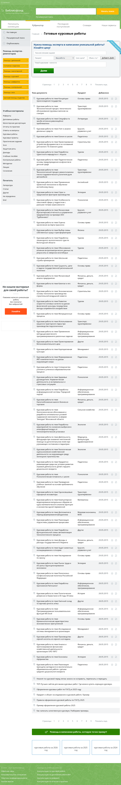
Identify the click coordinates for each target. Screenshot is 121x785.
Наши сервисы (109, 25)
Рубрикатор (37, 25)
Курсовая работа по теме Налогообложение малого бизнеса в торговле (52, 402)
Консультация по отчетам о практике (52, 781)
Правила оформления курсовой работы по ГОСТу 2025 (60, 700)
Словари (87, 25)
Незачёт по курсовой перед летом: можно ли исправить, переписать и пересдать (72, 679)
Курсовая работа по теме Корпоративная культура (54, 350)
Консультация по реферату (48, 778)
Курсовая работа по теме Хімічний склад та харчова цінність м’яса (54, 602)
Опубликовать (13, 43)
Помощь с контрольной (13, 87)
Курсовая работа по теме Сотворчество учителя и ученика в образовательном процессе (53, 369)
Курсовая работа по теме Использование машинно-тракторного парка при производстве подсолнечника (54, 323)
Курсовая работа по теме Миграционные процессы (54, 315)
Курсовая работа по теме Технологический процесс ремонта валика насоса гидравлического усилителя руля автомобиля (55, 173)
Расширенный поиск (44, 17)
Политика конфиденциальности (14, 778)
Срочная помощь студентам (14, 98)
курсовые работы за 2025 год (75, 748)
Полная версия (7, 781)
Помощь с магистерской (13, 71)
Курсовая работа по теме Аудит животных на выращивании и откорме (55, 549)
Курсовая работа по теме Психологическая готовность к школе (53, 475)
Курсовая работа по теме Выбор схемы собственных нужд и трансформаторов (54, 231)
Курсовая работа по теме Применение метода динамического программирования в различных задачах (55, 333)
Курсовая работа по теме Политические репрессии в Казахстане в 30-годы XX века (55, 594)
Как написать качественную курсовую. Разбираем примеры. (63, 711)
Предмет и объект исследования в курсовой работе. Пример (63, 695)
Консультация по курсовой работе (51, 771)
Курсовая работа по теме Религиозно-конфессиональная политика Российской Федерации (55, 575)
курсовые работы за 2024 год (105, 748)
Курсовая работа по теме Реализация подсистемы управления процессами (53, 521)
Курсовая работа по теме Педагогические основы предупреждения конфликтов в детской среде (54, 162)
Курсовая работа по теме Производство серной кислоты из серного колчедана (54, 637)
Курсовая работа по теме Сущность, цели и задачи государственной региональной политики (55, 268)
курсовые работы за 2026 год (46, 748)
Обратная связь (7, 771)
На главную (12, 32)
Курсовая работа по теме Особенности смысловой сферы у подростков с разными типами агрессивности (53, 202)
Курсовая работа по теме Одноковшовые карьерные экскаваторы (54, 493)
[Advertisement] (15, 243)
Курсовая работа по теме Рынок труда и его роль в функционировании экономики (54, 565)
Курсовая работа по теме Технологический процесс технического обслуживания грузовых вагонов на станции (54, 109)
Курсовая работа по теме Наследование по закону (54, 556)
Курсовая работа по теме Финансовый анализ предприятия (53, 277)
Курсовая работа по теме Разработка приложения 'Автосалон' (52, 584)
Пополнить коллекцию (13, 25)
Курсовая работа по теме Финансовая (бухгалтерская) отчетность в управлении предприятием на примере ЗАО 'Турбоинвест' (55, 213)
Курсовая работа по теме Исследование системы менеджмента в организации (54, 630)
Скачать (112, 99)
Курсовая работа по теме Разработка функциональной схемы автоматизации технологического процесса (54, 532)
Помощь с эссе (9, 92)
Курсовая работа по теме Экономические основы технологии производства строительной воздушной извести (54, 293)
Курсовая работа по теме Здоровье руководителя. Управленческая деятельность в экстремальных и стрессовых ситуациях (52, 380)
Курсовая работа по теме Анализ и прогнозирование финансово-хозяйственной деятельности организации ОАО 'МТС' (52, 648)
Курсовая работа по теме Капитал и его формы (53, 284)
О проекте (5, 2)
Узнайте (16, 311)
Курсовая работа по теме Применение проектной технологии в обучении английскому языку (53, 184)
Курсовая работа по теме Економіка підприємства (52, 658)
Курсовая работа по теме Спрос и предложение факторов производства (53, 193)
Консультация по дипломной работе (52, 775)
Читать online (116, 99)
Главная (35, 34)
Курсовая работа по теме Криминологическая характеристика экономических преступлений (52, 621)
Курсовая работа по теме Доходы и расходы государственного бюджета (52, 541)
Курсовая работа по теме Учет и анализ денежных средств (54, 130)
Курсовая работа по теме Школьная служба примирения (52, 259)
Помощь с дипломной (12, 60)
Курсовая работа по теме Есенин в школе (54, 136)
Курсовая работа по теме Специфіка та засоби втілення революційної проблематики (53, 121)
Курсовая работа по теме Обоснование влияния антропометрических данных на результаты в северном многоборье (55, 250)
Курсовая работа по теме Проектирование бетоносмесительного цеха (55, 342)
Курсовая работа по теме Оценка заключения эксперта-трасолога (51, 223)
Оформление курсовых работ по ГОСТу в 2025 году (59, 689)
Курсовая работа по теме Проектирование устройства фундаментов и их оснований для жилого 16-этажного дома (55, 144)
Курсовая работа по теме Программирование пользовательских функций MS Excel (53, 611)
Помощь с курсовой (11, 76)
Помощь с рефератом (12, 82)
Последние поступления (63, 25)
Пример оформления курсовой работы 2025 (56, 705)
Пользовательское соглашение (13, 775)
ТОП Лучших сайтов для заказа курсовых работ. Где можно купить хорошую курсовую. (74, 684)
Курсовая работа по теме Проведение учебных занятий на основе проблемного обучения (55, 484)
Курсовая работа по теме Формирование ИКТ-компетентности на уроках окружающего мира (54, 359)
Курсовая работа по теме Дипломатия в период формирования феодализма (54, 513)
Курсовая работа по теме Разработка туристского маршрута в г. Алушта (52, 153)
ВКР (69, 775)
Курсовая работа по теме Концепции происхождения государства (52, 99)
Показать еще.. (101, 84)
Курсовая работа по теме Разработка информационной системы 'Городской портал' (53, 391)
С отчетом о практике (12, 66)
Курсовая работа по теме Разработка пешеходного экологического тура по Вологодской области (53, 240)
